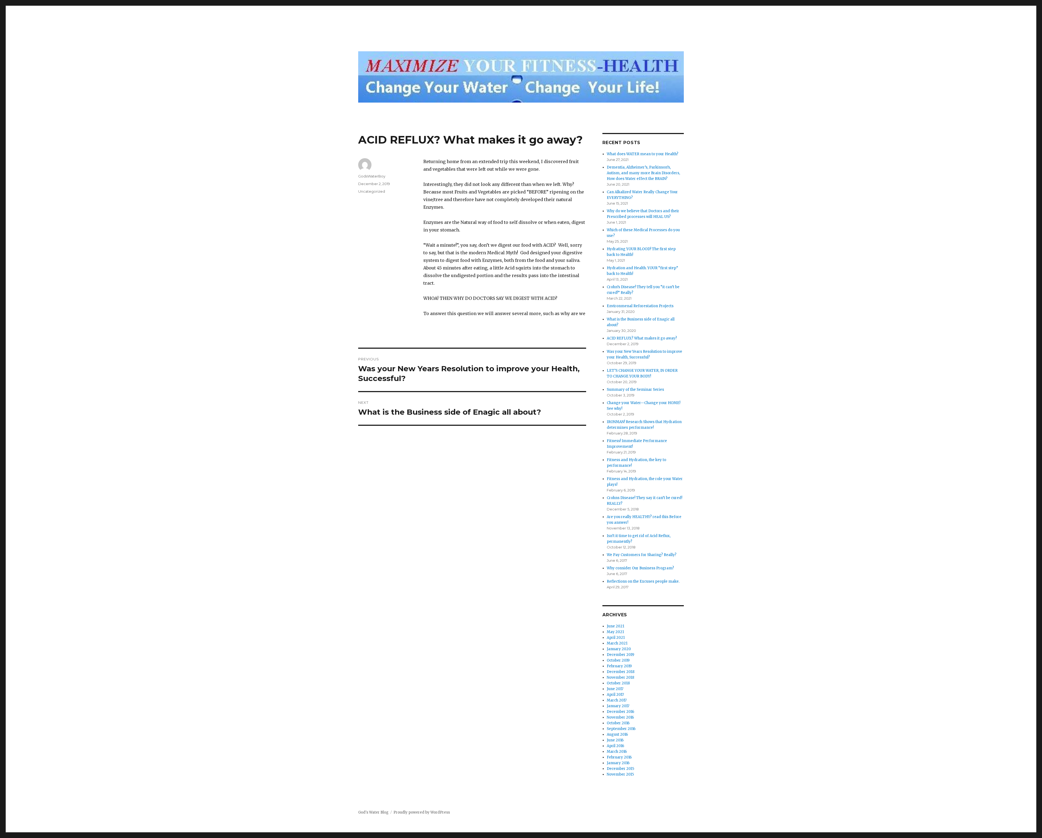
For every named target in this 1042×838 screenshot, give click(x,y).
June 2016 (615, 740)
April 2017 (615, 694)
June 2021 (615, 626)
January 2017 (618, 706)
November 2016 (620, 717)
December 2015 (620, 768)
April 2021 (616, 637)
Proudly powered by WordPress (421, 812)
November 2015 (620, 774)
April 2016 (615, 746)
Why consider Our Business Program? (640, 568)
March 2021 (617, 643)
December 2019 (620, 654)
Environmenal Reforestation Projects (640, 306)
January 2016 (618, 763)
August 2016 (617, 734)
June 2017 (615, 689)
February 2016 (619, 757)
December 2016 (620, 711)
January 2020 (619, 649)
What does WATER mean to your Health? (642, 154)
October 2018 (618, 683)
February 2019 (619, 666)
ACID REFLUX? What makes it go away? (642, 338)
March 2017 (617, 700)
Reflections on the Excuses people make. (643, 581)
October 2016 (618, 723)
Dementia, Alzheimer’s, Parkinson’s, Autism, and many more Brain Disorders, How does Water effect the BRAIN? (643, 173)
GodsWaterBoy (371, 176)
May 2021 (615, 632)
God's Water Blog (373, 812)
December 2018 (620, 671)
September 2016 (621, 728)
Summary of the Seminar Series (635, 389)
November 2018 (620, 677)
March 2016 (617, 751)
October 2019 (618, 660)
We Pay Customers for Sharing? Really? (641, 555)
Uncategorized (371, 191)
